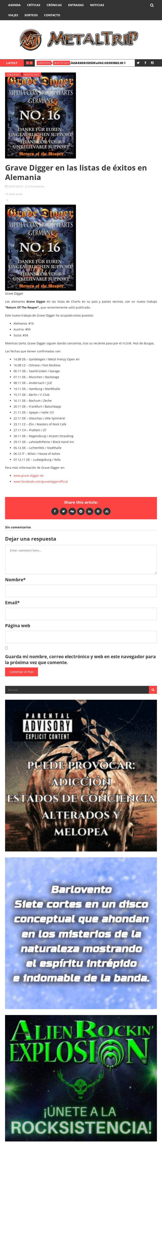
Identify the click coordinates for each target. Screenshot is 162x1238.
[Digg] (72, 511)
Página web (17, 625)
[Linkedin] (89, 511)
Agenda (14, 5)
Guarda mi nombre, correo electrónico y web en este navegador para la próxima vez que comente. (80, 659)
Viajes (13, 15)
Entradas (76, 5)
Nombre (15, 580)
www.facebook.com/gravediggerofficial (41, 481)
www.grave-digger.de (29, 476)
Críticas (33, 5)
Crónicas (54, 5)
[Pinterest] (98, 511)
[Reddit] (81, 511)
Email (12, 603)
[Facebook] (145, 63)
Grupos (44, 63)
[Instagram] (152, 63)
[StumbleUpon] (107, 511)
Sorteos (31, 15)
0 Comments (36, 186)
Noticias (97, 5)
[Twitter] (138, 63)
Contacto (52, 15)
